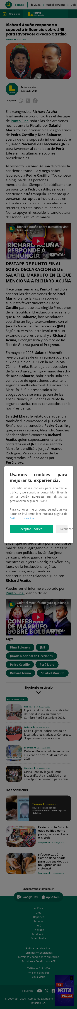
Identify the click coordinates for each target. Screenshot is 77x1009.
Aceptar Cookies (31, 529)
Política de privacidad (22, 518)
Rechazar (63, 529)
